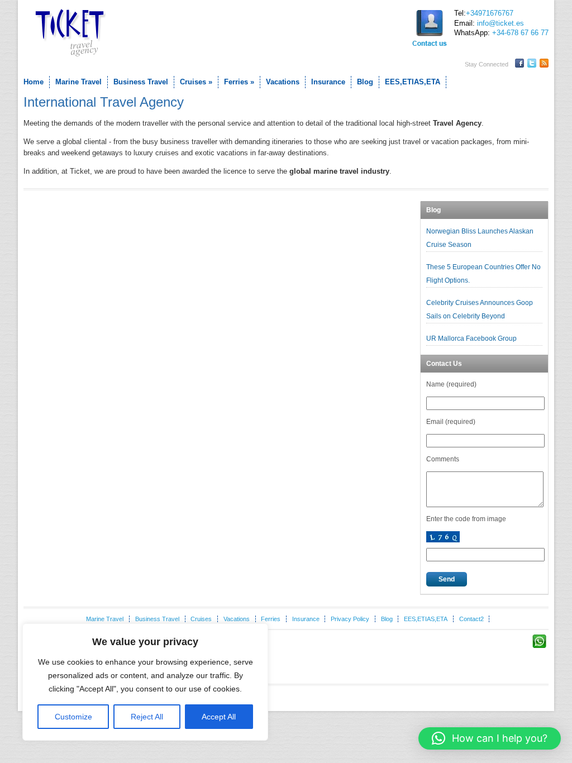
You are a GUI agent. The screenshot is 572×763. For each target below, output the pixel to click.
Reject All (147, 716)
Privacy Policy (350, 619)
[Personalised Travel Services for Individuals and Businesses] (68, 33)
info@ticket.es (500, 23)
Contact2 (471, 619)
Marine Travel (78, 82)
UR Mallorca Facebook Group (472, 338)
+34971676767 (489, 13)
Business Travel (140, 82)
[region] (145, 682)
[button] (489, 738)
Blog (365, 82)
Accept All (219, 716)
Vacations (282, 82)
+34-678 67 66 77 (520, 32)
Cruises (196, 82)
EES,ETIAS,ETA (412, 82)
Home (33, 82)
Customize (73, 716)
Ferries (239, 82)
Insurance (328, 82)
